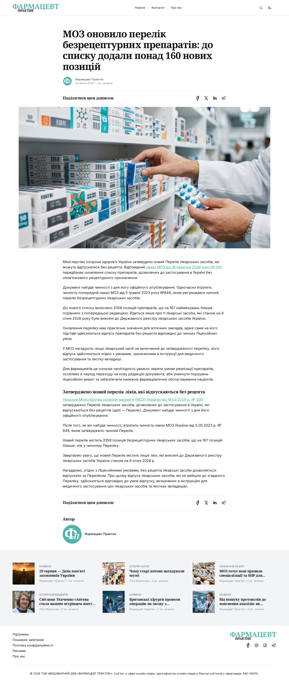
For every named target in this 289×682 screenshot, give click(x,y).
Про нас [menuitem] (176, 7)
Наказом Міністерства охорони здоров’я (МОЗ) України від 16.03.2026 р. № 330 (133, 399)
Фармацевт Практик (89, 79)
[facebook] (248, 645)
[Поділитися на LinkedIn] (215, 98)
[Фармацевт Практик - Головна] (69, 8)
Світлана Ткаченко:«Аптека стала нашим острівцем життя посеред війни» (66, 603)
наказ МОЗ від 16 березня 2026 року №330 (184, 267)
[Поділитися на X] (206, 98)
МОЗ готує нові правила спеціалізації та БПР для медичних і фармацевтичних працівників (245, 578)
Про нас (19, 656)
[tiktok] (265, 645)
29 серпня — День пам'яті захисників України (62, 573)
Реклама (19, 651)
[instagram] (256, 645)
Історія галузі (139, 566)
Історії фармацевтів (53, 594)
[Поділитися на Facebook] (197, 98)
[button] (261, 8)
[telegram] (273, 645)
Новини (45, 566)
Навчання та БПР (231, 566)
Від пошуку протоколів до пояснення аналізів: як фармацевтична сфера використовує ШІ (242, 606)
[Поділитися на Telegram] (223, 98)
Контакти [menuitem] (158, 7)
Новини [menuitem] (140, 7)
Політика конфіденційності (33, 645)
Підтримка (21, 634)
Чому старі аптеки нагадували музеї (156, 573)
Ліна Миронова (139, 580)
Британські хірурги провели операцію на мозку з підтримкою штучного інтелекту (154, 606)
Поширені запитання (28, 640)
